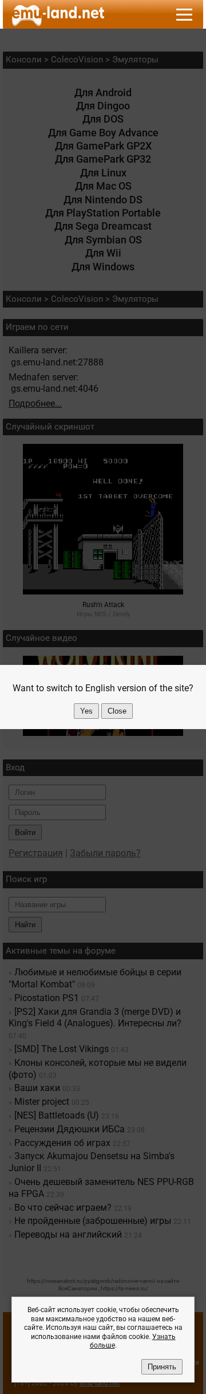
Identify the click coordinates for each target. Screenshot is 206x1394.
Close (117, 711)
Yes (86, 711)
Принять (162, 1367)
